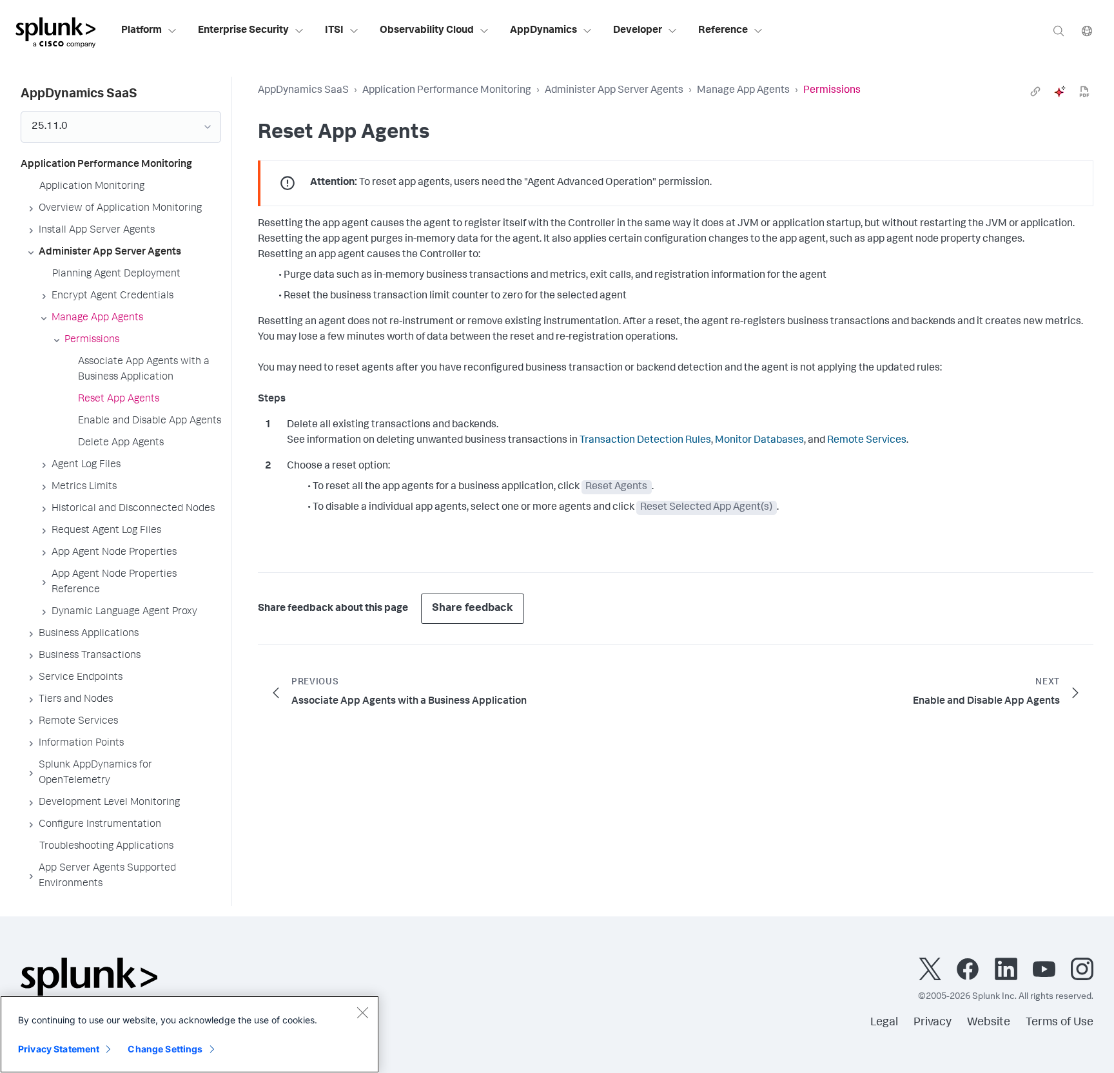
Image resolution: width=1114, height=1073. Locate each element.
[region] (189, 1034)
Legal (884, 1023)
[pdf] (1084, 91)
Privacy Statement (58, 1048)
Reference (723, 31)
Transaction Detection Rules (645, 441)
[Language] (1087, 30)
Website (988, 1023)
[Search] (1058, 30)
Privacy (933, 1023)
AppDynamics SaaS (303, 91)
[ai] (1060, 91)
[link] (1035, 91)
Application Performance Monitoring (446, 91)
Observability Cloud (427, 31)
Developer (637, 31)
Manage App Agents (743, 91)
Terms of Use (1059, 1023)
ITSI (334, 31)
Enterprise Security (243, 31)
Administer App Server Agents (614, 91)
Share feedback (472, 608)
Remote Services (866, 441)
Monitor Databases (759, 441)
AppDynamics (543, 31)
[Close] (362, 1012)
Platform (141, 31)
